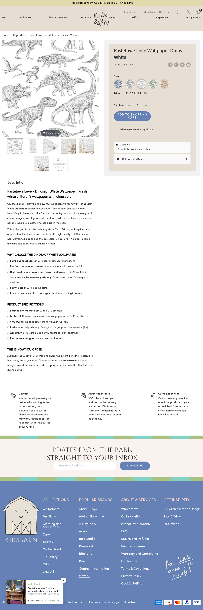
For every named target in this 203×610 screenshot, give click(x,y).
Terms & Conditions (135, 568)
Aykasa (84, 531)
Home (6, 35)
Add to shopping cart (132, 116)
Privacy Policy (131, 576)
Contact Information (94, 568)
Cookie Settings (132, 583)
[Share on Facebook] (170, 64)
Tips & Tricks (173, 516)
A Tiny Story (87, 524)
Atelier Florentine (91, 516)
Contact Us (129, 561)
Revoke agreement (134, 546)
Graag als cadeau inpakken (137, 129)
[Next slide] (96, 87)
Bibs (82, 561)
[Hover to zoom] (50, 88)
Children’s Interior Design (182, 509)
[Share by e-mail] (188, 64)
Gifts (46, 564)
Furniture (49, 516)
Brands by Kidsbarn (135, 524)
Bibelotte (85, 553)
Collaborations (132, 516)
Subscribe (134, 466)
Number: (119, 105)
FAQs (125, 531)
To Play (48, 542)
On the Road (52, 549)
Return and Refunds (135, 539)
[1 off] (129, 105)
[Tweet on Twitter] (182, 64)
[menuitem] (3, 17)
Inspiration (171, 524)
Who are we (130, 509)
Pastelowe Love (123, 65)
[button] (118, 84)
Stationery (50, 557)
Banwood (86, 546)
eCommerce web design (103, 602)
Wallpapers (51, 509)
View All (48, 572)
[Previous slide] (5, 87)
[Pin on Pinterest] (176, 64)
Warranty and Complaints (140, 553)
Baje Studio (87, 539)
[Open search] (178, 12)
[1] (146, 105)
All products (19, 35)
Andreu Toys (88, 509)
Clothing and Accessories (52, 526)
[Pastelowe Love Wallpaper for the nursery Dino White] (15, 146)
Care (46, 534)
